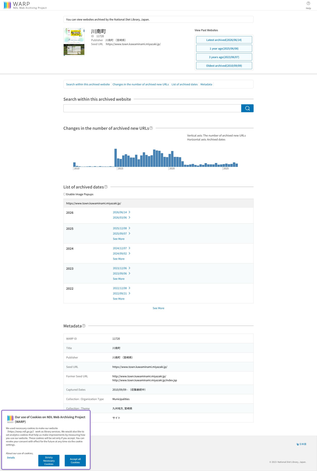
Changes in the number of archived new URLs (141, 84)
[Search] (247, 108)
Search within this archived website (88, 84)
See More (118, 239)
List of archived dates (185, 84)
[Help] (151, 128)
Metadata (206, 84)
